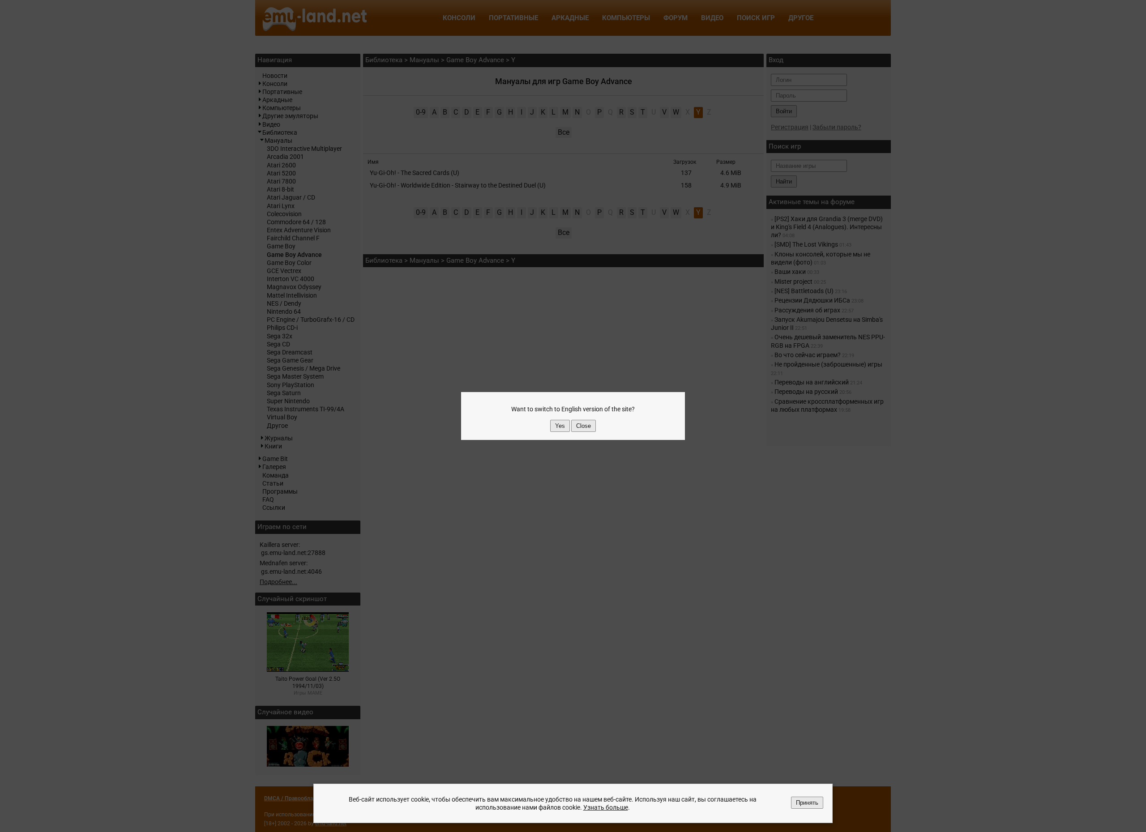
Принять (807, 802)
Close (583, 425)
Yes (560, 425)
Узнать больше (605, 807)
